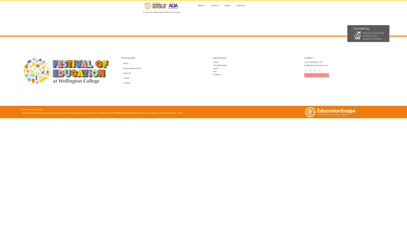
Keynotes (127, 73)
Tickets (214, 5)
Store (227, 5)
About (201, 5)
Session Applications (132, 68)
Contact (240, 5)
